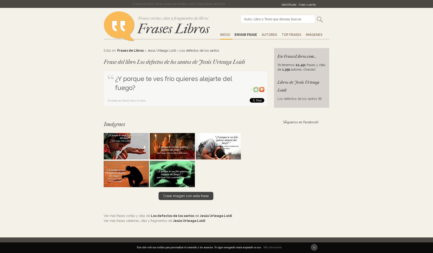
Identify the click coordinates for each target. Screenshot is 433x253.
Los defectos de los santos (199, 50)
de (191, 216)
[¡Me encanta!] (255, 89)
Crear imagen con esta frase (186, 196)
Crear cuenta (307, 4)
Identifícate (289, 4)
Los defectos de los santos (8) (299, 99)
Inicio (225, 35)
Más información (272, 247)
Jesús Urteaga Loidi (161, 50)
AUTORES (269, 35)
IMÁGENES (314, 35)
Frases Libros (173, 29)
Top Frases (291, 35)
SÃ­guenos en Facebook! (300, 122)
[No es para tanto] (261, 89)
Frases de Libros (130, 50)
